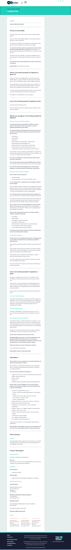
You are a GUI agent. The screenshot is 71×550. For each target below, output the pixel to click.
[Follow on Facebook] (58, 1)
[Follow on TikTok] (63, 1)
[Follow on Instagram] (60, 1)
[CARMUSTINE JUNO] (15, 522)
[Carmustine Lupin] (26, 522)
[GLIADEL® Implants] (37, 522)
